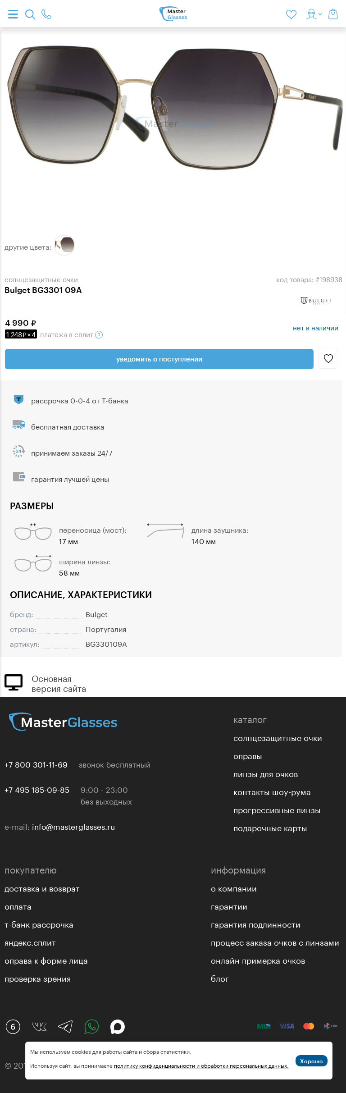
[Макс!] (117, 1027)
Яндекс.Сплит (30, 941)
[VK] (39, 1027)
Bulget (97, 613)
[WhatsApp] (91, 1027)
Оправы (247, 754)
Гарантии (229, 905)
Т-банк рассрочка (39, 923)
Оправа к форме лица (46, 959)
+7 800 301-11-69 (36, 763)
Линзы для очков (265, 772)
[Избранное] (293, 13)
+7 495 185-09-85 (37, 789)
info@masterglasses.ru (73, 826)
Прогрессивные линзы (277, 808)
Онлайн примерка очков (258, 959)
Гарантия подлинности (255, 923)
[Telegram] (65, 1027)
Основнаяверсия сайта (59, 682)
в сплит (50, 333)
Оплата (18, 905)
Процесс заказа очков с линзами (275, 941)
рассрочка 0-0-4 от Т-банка (79, 399)
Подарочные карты (270, 826)
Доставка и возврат (42, 887)
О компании (234, 887)
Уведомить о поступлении (159, 359)
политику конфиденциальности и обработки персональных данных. (201, 1065)
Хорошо (311, 1061)
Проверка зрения (38, 977)
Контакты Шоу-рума (272, 790)
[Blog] (13, 1027)
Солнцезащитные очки (277, 736)
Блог (220, 977)
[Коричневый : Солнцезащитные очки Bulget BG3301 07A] (64, 245)
